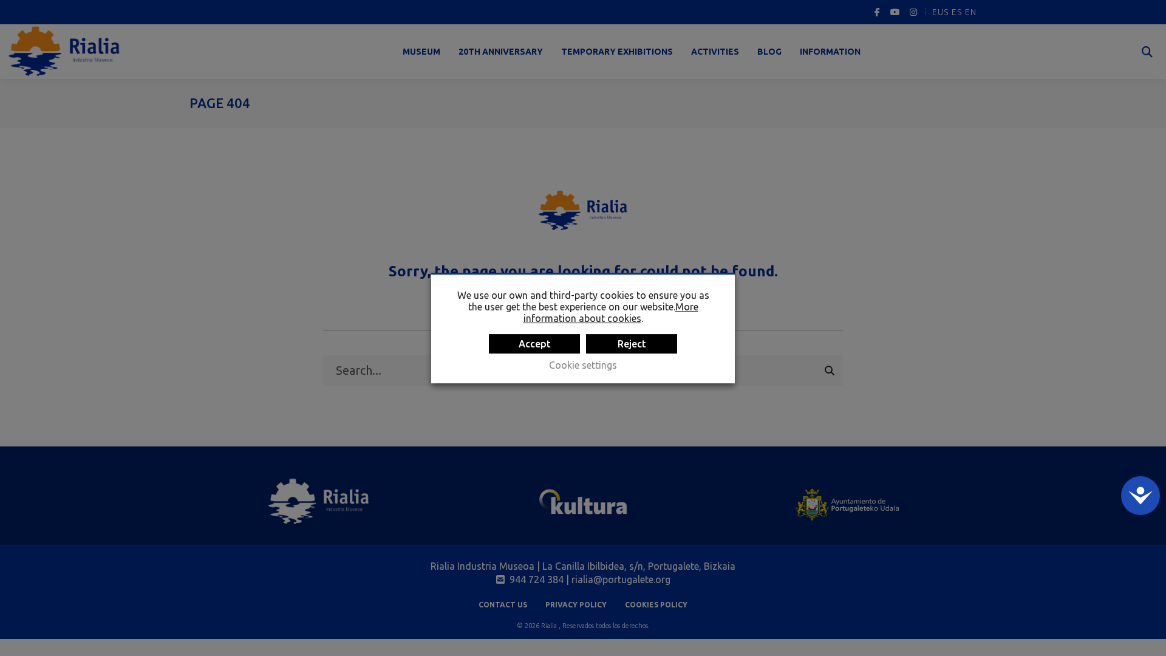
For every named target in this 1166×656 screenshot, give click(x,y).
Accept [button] (535, 343)
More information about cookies (610, 312)
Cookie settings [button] (583, 365)
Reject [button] (632, 343)
